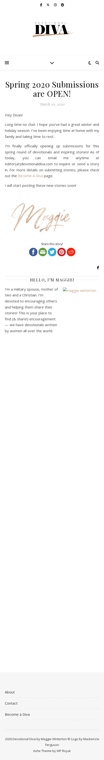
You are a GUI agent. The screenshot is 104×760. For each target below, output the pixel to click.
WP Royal (63, 751)
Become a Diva (17, 714)
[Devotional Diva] (52, 30)
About (10, 692)
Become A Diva (30, 175)
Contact (11, 703)
